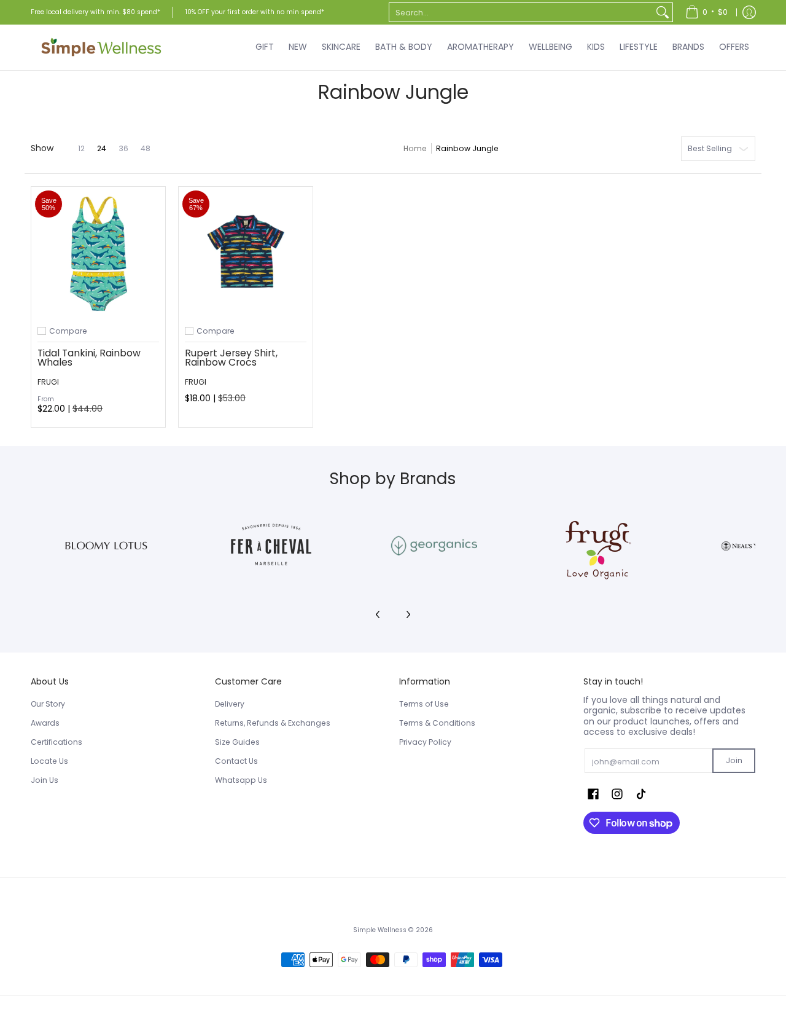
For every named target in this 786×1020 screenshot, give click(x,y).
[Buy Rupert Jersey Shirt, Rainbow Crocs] (245, 254)
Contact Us (236, 761)
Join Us (44, 780)
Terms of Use (424, 704)
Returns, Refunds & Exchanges (272, 723)
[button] (593, 793)
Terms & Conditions (437, 723)
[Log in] (749, 12)
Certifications (56, 742)
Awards (45, 723)
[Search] (662, 12)
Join (734, 760)
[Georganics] (434, 545)
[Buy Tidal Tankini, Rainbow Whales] (98, 254)
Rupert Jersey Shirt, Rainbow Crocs (231, 358)
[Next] (407, 614)
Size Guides (237, 742)
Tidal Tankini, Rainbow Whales (89, 358)
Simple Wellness (380, 930)
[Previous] (378, 614)
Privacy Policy (425, 742)
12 (81, 148)
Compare (68, 331)
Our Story (48, 704)
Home (415, 148)
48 (145, 148)
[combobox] (521, 12)
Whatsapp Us (241, 780)
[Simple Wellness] (101, 47)
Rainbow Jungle (467, 148)
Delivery (229, 704)
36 (123, 148)
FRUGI (48, 382)
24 (101, 148)
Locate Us (49, 761)
